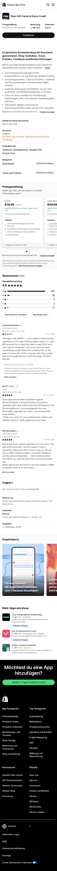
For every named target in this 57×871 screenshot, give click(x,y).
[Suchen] (47, 4)
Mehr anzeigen (10, 377)
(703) (37, 28)
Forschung (7, 796)
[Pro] (30, 251)
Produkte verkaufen (12, 727)
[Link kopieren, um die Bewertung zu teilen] (21, 325)
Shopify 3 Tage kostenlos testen (28, 682)
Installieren (28, 35)
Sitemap (6, 855)
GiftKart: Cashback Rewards (24, 645)
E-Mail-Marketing (38, 737)
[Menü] (53, 4)
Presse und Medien (39, 791)
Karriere (33, 780)
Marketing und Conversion (9, 747)
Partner (33, 796)
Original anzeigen (47, 112)
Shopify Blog (8, 791)
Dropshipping (36, 716)
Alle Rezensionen (40, 315)
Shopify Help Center (12, 775)
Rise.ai (48, 28)
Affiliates (33, 801)
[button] (28, 620)
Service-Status (37, 812)
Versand (33, 748)
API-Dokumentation (12, 780)
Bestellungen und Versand (11, 733)
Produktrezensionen (39, 727)
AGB (4, 841)
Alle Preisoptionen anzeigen (30, 266)
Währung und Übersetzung (36, 754)
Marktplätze (35, 721)
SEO (31, 742)
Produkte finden (10, 721)
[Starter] (26, 251)
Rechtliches (35, 806)
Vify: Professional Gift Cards (24, 631)
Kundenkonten (20, 149)
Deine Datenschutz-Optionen (17, 862)
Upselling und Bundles (40, 732)
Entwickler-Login (10, 834)
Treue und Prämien (11, 173)
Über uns (33, 775)
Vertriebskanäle (10, 716)
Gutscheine (8, 163)
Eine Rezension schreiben (16, 315)
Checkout (7, 149)
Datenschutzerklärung (13, 848)
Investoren (34, 785)
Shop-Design (8, 740)
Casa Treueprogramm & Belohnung (27, 615)
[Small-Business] (28, 251)
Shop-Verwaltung (11, 754)
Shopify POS (35, 149)
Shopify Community (12, 785)
